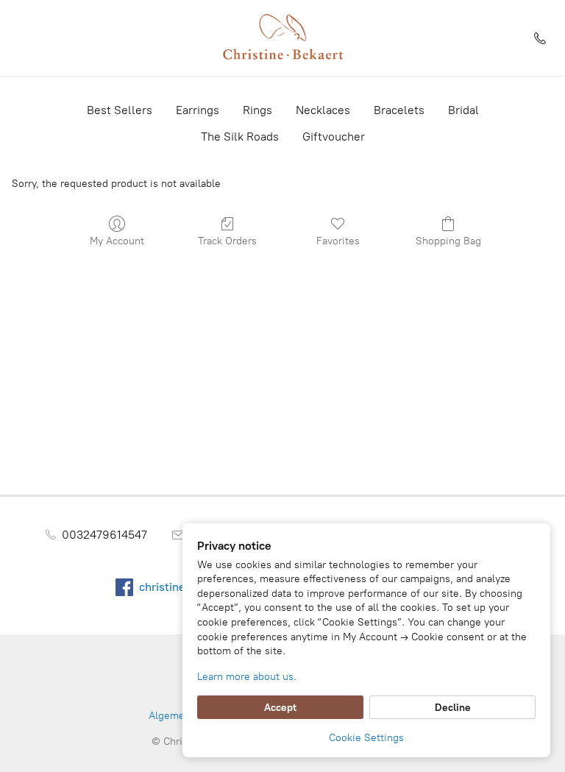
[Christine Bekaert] (282, 38)
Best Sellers (119, 110)
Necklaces (323, 110)
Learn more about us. (246, 676)
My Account (117, 241)
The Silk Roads (240, 137)
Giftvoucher (333, 137)
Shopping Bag (448, 241)
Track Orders (227, 241)
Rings (257, 110)
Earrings (197, 110)
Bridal (463, 110)
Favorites (338, 241)
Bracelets (399, 110)
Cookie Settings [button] (366, 738)
